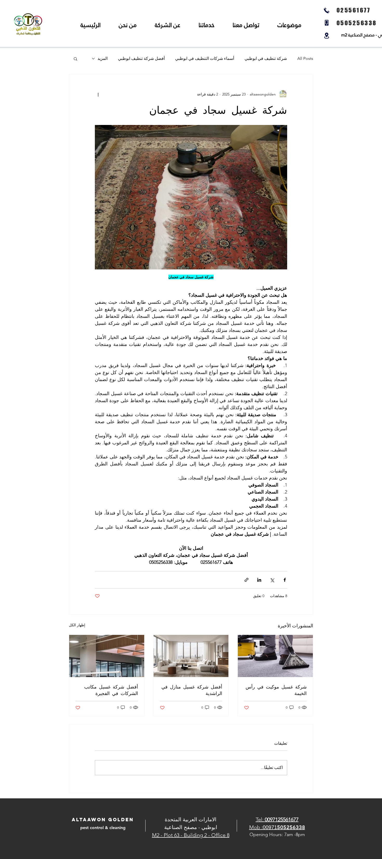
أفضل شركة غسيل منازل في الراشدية (191, 689)
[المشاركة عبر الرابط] (246, 579)
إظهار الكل (77, 625)
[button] (75, 58)
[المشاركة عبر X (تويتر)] (271, 579)
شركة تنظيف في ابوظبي (266, 58)
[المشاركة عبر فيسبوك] (284, 579)
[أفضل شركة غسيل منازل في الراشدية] (191, 656)
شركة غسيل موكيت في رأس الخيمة (276, 689)
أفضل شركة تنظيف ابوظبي (141, 58)
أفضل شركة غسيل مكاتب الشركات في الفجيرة (111, 689)
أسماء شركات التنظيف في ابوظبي (204, 58)
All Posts (305, 58)
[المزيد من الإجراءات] (98, 94)
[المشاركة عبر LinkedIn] (259, 579)
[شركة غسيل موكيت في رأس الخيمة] (275, 656)
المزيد (102, 58)
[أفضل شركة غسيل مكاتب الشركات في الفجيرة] (106, 656)
